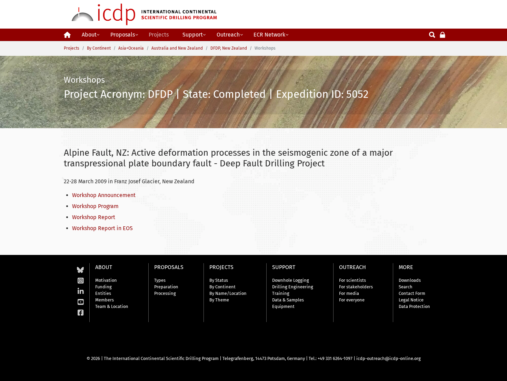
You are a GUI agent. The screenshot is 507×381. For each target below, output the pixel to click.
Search (405, 286)
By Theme (219, 299)
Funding (103, 286)
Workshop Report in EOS (102, 228)
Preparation (166, 286)
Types (160, 280)
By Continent (222, 286)
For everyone (352, 299)
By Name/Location (228, 293)
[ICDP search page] (432, 34)
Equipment (283, 306)
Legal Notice (411, 299)
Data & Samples (288, 299)
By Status (218, 280)
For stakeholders (356, 286)
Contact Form (412, 293)
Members (104, 299)
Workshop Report (93, 217)
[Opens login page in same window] (442, 34)
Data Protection (414, 306)
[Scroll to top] (497, 371)
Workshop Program (95, 206)
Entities (103, 293)
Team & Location (111, 306)
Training (280, 293)
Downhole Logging (290, 280)
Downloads (410, 280)
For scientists (352, 280)
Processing (165, 293)
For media (349, 293)
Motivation (106, 280)
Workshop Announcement (104, 195)
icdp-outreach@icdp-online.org (388, 358)
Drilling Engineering (292, 286)
